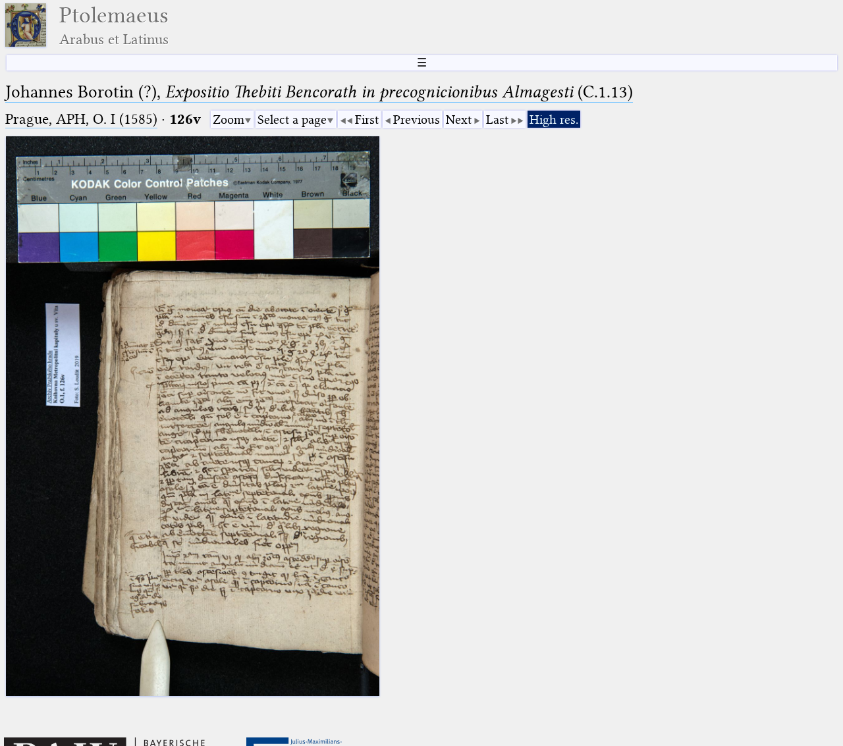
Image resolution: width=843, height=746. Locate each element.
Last (497, 119)
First (367, 119)
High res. (554, 119)
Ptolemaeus (114, 25)
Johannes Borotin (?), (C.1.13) (319, 92)
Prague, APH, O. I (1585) (81, 119)
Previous (416, 119)
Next (459, 119)
